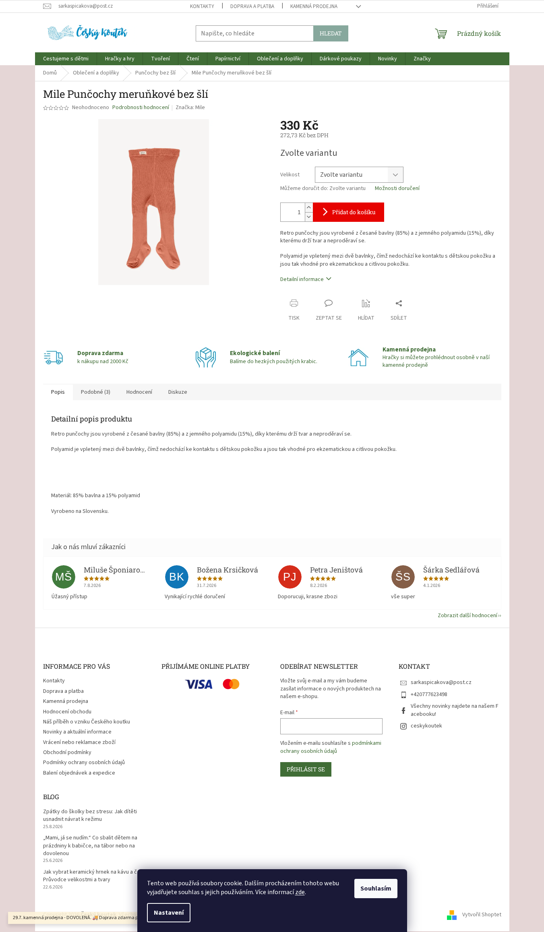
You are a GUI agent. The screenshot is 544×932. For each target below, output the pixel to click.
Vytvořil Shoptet (481, 915)
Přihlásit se (306, 769)
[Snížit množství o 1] (309, 216)
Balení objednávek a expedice (79, 773)
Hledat (331, 33)
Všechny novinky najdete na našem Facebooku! (454, 710)
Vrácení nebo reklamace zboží (79, 742)
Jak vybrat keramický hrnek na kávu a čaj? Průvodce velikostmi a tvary (93, 876)
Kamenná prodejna (313, 6)
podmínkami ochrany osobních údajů (330, 747)
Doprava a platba (252, 6)
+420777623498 (429, 694)
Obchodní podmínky (67, 752)
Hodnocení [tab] (139, 392)
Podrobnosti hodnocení (140, 108)
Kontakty (202, 6)
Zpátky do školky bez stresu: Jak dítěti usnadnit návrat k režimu (90, 815)
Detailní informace (302, 279)
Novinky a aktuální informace (77, 732)
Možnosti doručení (397, 188)
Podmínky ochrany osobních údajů (84, 762)
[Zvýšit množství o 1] (309, 207)
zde (300, 892)
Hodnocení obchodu (67, 712)
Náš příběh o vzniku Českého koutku (86, 722)
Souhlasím (375, 888)
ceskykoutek (426, 726)
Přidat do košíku (354, 212)
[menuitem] (66, 58)
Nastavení (169, 912)
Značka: (190, 107)
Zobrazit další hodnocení (467, 616)
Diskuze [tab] (177, 392)
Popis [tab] (58, 392)
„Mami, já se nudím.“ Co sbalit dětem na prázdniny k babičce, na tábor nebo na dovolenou (90, 846)
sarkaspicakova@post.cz (441, 682)
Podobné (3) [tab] (95, 392)
